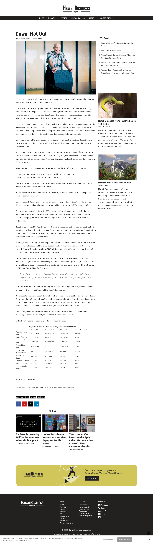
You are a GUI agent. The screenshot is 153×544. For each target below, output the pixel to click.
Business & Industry (22, 397)
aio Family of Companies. (92, 534)
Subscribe (63, 511)
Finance (33, 397)
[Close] (149, 539)
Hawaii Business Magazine (76, 9)
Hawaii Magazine (84, 507)
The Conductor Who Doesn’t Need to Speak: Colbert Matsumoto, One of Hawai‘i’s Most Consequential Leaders (81, 440)
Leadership (41, 397)
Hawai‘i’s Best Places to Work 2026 (114, 182)
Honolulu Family (84, 513)
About (91, 18)
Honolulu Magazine (85, 515)
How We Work (64, 516)
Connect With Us (106, 18)
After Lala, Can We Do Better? (111, 50)
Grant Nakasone (52, 446)
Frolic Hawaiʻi (83, 505)
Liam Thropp (105, 127)
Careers (62, 509)
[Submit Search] (111, 21)
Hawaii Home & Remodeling (84, 510)
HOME (41, 18)
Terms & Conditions (66, 523)
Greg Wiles (37, 39)
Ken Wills (104, 185)
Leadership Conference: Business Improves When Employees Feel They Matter (54, 439)
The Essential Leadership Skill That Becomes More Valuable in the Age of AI (27, 437)
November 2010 (41, 387)
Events (64, 18)
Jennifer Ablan (77, 449)
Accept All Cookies (125, 539)
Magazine (52, 18)
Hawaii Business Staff (26, 443)
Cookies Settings (109, 539)
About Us (63, 507)
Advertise (63, 514)
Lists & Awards (78, 18)
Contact (62, 518)
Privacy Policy (64, 521)
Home (32, 505)
